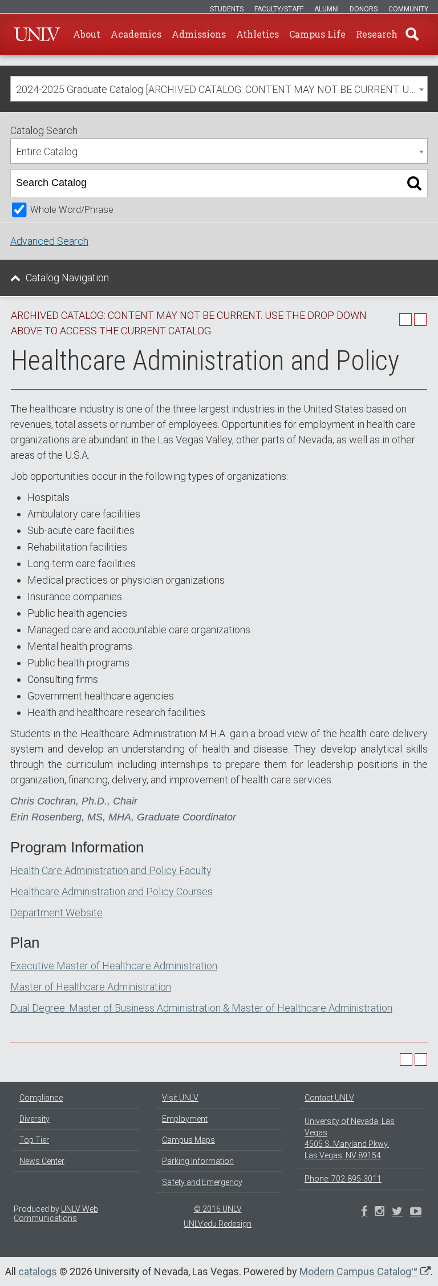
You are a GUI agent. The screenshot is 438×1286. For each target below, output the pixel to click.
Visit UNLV (180, 1097)
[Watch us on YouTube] (415, 1212)
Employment (185, 1118)
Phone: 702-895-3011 (343, 1178)
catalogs (37, 1271)
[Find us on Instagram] (397, 1212)
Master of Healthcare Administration (90, 987)
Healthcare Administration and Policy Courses (111, 891)
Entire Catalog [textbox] (47, 151)
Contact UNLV (329, 1097)
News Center (41, 1161)
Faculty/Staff (278, 9)
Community (408, 9)
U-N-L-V (37, 34)
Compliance (41, 1097)
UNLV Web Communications (56, 1213)
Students (227, 9)
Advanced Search (49, 241)
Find (412, 34)
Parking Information (198, 1161)
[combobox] (219, 89)
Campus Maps (188, 1140)
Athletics (257, 34)
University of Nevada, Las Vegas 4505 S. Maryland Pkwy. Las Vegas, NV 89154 (350, 1138)
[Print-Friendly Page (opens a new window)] (405, 319)
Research (377, 34)
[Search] (414, 183)
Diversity (34, 1118)
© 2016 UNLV (218, 1209)
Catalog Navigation (67, 278)
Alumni (326, 9)
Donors (364, 9)
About (86, 34)
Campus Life (317, 34)
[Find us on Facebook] (364, 1212)
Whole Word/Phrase (71, 209)
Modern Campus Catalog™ (358, 1271)
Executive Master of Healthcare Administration (113, 966)
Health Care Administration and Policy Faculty (111, 870)
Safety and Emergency (202, 1182)
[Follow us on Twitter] (379, 1212)
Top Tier (34, 1140)
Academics (136, 34)
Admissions (199, 34)
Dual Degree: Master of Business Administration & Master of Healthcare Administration (201, 1008)
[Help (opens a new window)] (420, 319)
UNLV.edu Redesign (218, 1223)
